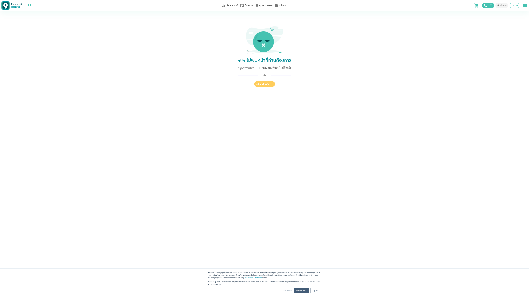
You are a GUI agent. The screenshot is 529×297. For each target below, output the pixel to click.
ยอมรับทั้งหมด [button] (301, 290)
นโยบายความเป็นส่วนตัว (253, 277)
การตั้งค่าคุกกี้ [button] (287, 290)
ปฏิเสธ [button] (315, 290)
